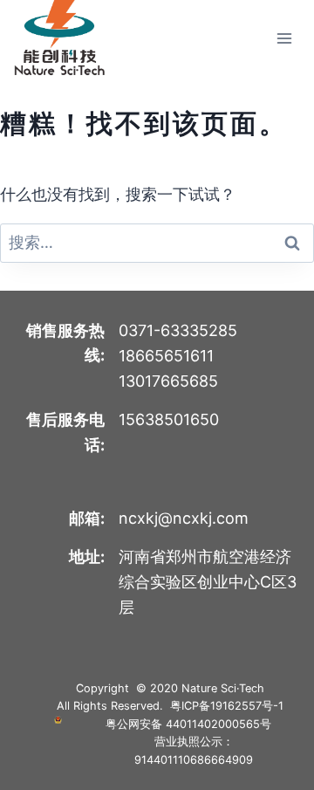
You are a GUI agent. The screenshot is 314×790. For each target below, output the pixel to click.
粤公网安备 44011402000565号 (188, 724)
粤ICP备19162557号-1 (226, 705)
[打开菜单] (284, 38)
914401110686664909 (193, 759)
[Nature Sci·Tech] (59, 38)
